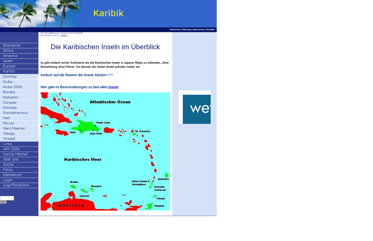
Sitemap (186, 29)
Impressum (199, 29)
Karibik (64, 35)
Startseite (175, 29)
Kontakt (211, 29)
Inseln (113, 87)
